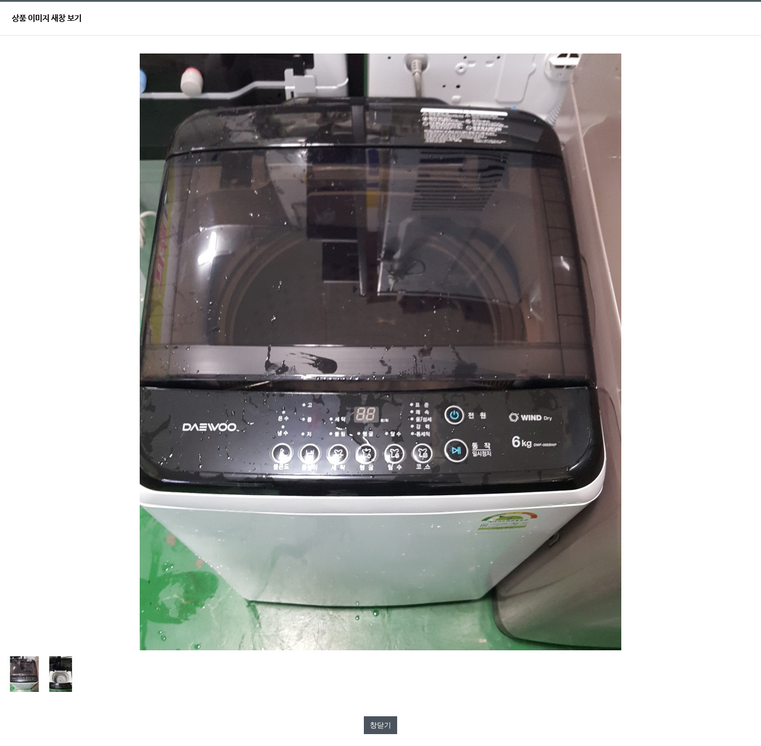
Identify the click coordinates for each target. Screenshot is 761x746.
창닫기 (380, 725)
